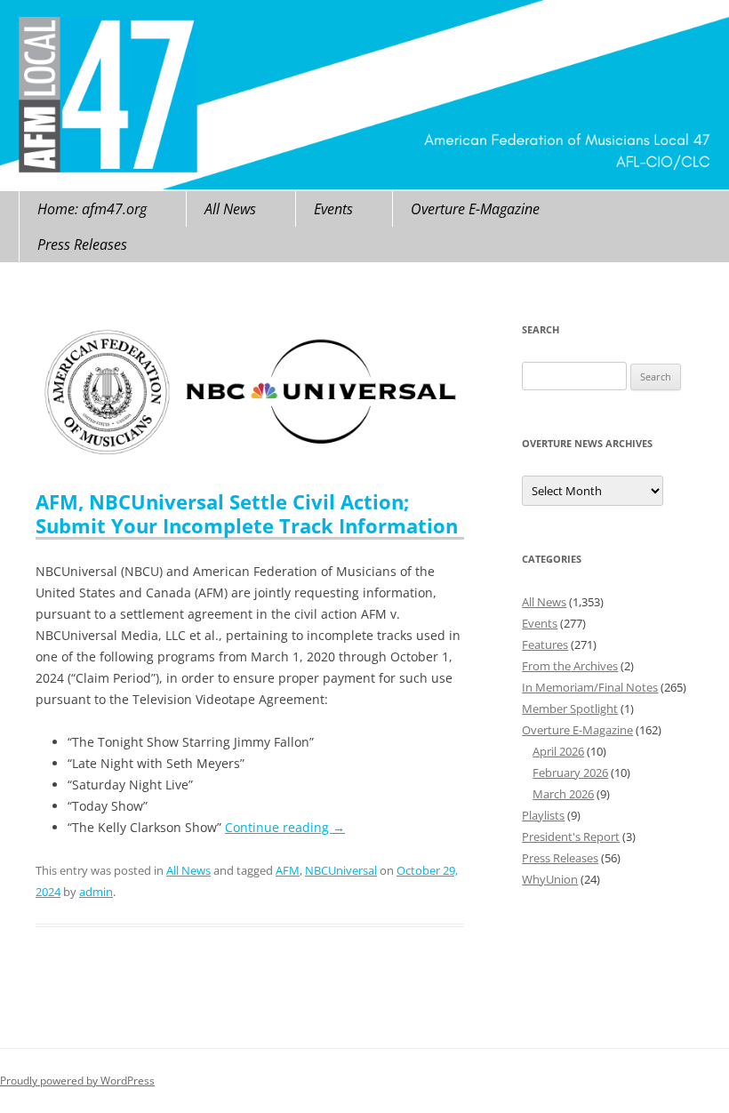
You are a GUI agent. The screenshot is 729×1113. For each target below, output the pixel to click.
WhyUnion (550, 879)
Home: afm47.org (92, 209)
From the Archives (570, 666)
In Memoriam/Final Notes (590, 687)
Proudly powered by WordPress (77, 1080)
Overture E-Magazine (475, 209)
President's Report (571, 837)
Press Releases (82, 244)
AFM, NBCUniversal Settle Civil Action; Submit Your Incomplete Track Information (247, 513)
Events (333, 209)
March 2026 (563, 794)
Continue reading (285, 827)
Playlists (543, 815)
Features (545, 645)
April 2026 (558, 751)
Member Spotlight (570, 709)
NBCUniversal (341, 870)
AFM (288, 870)
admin (96, 892)
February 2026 (570, 773)
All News (230, 209)
